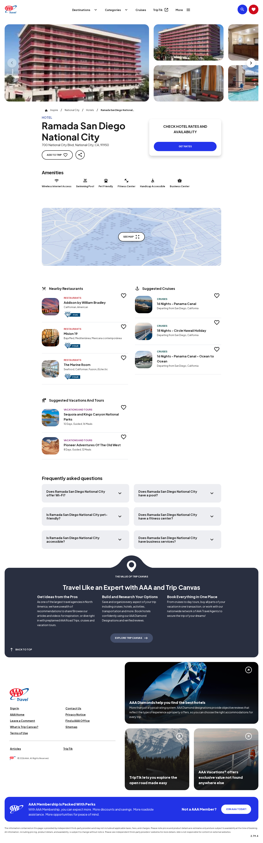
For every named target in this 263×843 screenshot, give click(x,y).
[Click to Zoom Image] (77, 63)
